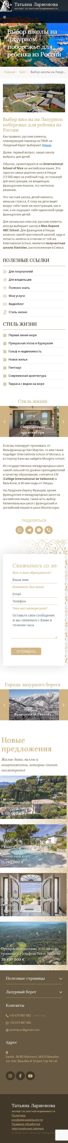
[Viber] (48, 530)
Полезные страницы (25, 978)
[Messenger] (39, 530)
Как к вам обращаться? (32, 573)
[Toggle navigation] (4, 17)
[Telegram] (29, 530)
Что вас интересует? (30, 608)
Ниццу (46, 145)
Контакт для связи (28, 587)
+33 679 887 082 (27, 1015)
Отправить (26, 651)
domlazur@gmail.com (24, 1030)
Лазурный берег (21, 992)
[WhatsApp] (19, 530)
